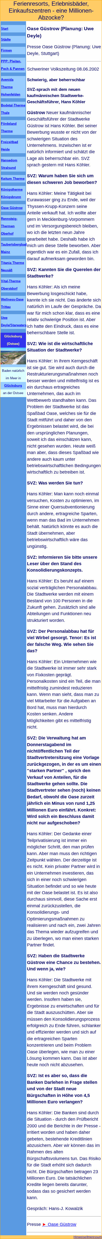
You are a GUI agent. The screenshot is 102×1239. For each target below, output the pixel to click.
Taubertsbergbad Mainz (13, 248)
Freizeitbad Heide (9, 145)
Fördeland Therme (9, 127)
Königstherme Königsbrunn (12, 193)
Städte (6, 39)
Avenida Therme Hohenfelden (10, 87)
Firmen (6, 50)
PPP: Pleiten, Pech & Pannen (13, 65)
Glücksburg (13, 385)
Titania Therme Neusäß (12, 266)
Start (4, 28)
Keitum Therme (13, 178)
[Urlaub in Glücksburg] (13, 357)
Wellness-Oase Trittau (12, 303)
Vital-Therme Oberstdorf (11, 284)
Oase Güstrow (62, 1224)
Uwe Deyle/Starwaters (13, 321)
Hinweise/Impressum (88, 1237)
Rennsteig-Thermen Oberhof (9, 226)
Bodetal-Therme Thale (13, 109)
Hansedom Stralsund (9, 164)
